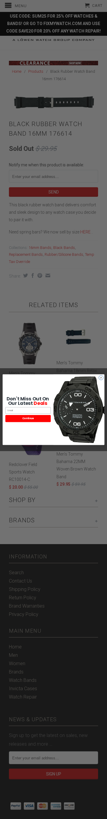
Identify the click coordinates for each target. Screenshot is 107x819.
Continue (28, 418)
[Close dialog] (101, 377)
